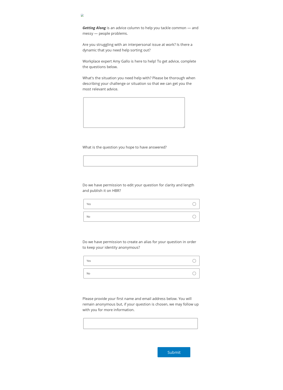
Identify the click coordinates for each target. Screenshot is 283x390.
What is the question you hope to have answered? (125, 147)
